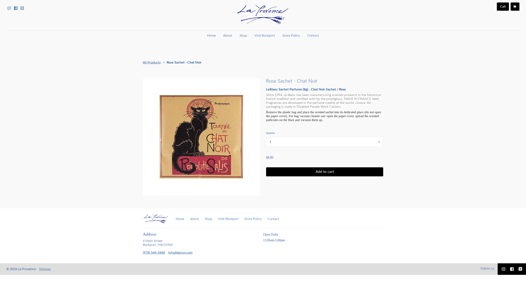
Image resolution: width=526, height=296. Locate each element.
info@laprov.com (180, 252)
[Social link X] (22, 8)
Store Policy (291, 35)
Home (211, 35)
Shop (243, 35)
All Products (152, 62)
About (227, 35)
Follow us (487, 268)
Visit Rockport (264, 35)
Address (149, 234)
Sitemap (45, 269)
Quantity (270, 133)
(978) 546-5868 (154, 252)
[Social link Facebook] (15, 8)
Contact (313, 35)
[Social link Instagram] (9, 8)
